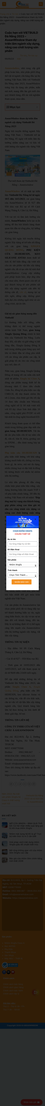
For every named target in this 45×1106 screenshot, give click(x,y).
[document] (22, 553)
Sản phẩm (12, 560)
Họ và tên (12, 539)
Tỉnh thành (12, 570)
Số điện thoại (13, 550)
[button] (35, 519)
